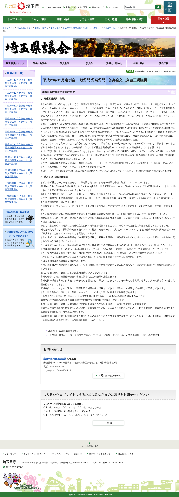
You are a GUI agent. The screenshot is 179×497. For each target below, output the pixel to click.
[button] (163, 22)
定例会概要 (55, 28)
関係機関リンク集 (125, 454)
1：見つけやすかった (56, 415)
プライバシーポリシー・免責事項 (67, 454)
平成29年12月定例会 (72, 28)
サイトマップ (10, 454)
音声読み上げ (98, 7)
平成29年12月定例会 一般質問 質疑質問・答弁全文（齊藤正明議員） (19, 83)
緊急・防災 (163, 18)
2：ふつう (70, 407)
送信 (109, 423)
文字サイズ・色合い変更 (76, 7)
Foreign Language (53, 7)
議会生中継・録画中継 (18, 212)
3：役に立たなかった (90, 407)
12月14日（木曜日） (92, 28)
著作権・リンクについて (99, 454)
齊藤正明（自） (110, 28)
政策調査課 (60, 358)
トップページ (9, 28)
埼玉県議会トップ (24, 28)
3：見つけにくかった (97, 415)
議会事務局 (49, 358)
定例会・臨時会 (41, 28)
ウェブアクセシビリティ (34, 454)
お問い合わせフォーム (109, 375)
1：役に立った (53, 407)
